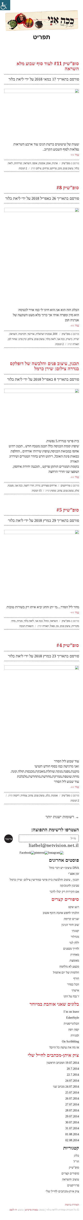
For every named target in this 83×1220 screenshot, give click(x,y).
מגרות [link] (20, 620)
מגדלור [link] (75, 936)
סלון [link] (77, 490)
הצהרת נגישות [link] (72, 1204)
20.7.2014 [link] (73, 1068)
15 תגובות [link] (37, 490)
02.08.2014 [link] (72, 1140)
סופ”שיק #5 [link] (67, 510)
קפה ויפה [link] (73, 1029)
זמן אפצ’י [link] (73, 873)
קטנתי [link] (75, 930)
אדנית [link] (55, 163)
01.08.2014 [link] (72, 1134)
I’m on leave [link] (71, 1011)
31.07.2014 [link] (72, 1128)
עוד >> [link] (75, 154)
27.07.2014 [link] (72, 1104)
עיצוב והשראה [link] (70, 1179)
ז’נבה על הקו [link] (71, 996)
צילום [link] (38, 168)
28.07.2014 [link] (72, 1110)
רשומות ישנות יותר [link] (62, 817)
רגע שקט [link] (73, 907)
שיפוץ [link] (53, 490)
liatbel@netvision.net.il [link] (54, 845)
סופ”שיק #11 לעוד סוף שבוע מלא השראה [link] (48, 66)
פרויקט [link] (53, 168)
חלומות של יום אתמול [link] (66, 972)
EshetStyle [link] (72, 1017)
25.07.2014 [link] (72, 1092)
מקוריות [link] (75, 626)
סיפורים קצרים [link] (70, 1173)
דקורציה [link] (22, 334)
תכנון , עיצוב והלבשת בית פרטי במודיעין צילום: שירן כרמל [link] (44, 879)
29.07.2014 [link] (72, 1116)
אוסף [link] (34, 163)
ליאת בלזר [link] (16, 79)
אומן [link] (48, 163)
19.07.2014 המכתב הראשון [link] (63, 1062)
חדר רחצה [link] (29, 485)
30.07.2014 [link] (72, 1122)
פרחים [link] (46, 168)
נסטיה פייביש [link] (31, 1209)
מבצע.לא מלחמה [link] (69, 966)
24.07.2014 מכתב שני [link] (66, 1086)
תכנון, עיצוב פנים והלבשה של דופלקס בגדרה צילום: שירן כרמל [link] (44, 366)
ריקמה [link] (16, 795)
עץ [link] (57, 626)
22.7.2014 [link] (73, 1074)
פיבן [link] (60, 168)
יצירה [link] (76, 339)
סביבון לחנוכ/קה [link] (69, 885)
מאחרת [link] (74, 954)
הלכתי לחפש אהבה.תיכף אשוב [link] (61, 913)
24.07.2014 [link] (72, 1080)
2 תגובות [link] (23, 168)
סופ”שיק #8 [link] (67, 187)
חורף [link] (76, 978)
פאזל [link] (52, 626)
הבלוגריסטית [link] (71, 1023)
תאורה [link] (76, 344)
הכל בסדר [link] (73, 984)
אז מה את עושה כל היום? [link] (64, 1047)
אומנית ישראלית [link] (44, 334)
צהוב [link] (59, 490)
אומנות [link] (42, 163)
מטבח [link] (11, 485)
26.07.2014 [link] (72, 1098)
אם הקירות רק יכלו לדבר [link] (64, 891)
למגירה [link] (75, 1035)
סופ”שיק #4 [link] (67, 645)
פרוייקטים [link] (65, 485)
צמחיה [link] (24, 795)
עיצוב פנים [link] (68, 168)
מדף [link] (13, 620)
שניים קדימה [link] (71, 918)
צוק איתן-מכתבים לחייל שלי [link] (62, 1191)
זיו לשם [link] (13, 1209)
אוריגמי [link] (30, 334)
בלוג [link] (48, 795)
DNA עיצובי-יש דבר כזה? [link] (64, 867)
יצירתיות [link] (18, 163)
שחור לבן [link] (12, 339)
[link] (5, 5)
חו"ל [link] (76, 1161)
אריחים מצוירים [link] (49, 485)
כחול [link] (46, 620)
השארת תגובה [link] (26, 626)
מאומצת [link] (74, 960)
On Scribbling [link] (70, 1041)
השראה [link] (27, 163)
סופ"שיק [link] (66, 163)
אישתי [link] (75, 990)
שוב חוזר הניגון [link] (70, 924)
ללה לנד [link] (74, 942)
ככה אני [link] (61, 339)
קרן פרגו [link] (22, 339)
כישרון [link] (69, 339)
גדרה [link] (37, 485)
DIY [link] (55, 334)
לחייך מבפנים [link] (71, 948)
